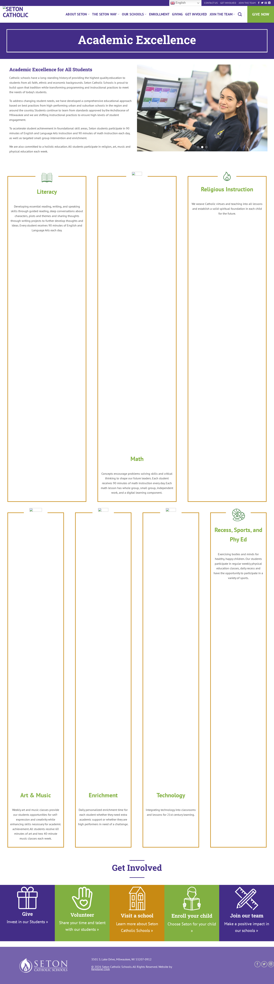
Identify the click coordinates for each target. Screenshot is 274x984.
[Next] (260, 108)
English (180, 2)
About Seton (76, 14)
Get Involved (228, 2)
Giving (177, 14)
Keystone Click (100, 969)
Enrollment (159, 14)
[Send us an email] (266, 3)
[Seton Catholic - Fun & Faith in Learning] (21, 14)
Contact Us (211, 2)
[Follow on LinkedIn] (269, 3)
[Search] (240, 14)
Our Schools (133, 14)
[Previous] (144, 108)
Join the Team (247, 2)
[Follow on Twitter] (262, 3)
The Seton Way (104, 14)
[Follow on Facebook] (259, 3)
